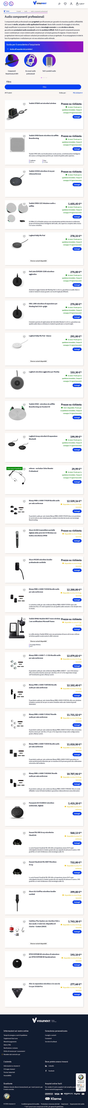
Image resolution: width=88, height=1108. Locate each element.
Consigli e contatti (50, 1035)
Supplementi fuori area (11, 1038)
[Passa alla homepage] (44, 4)
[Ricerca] (59, 4)
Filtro (44, 87)
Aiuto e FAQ (7, 1045)
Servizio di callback (51, 1042)
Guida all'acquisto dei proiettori (21, 49)
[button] (41, 77)
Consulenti (48, 1038)
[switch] (81, 1089)
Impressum (64, 1104)
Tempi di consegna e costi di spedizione (15, 1035)
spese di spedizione (57, 1107)
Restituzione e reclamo (11, 1048)
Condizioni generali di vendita (30, 1104)
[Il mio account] (71, 4)
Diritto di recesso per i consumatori (14, 1051)
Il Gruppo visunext (9, 1069)
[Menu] (6, 4)
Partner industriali (9, 1072)
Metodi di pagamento (10, 1042)
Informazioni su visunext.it (12, 1066)
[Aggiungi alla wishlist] (24, 104)
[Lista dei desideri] (65, 4)
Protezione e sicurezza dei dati (50, 1104)
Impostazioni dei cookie (77, 1104)
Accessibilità (7, 1075)
